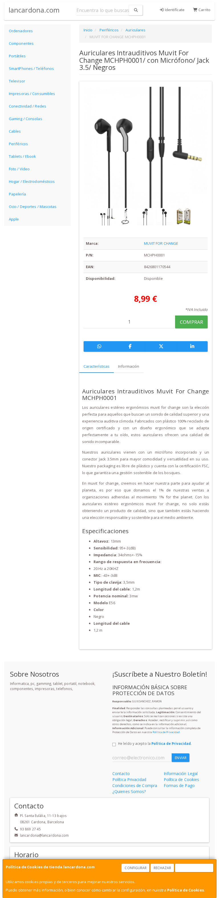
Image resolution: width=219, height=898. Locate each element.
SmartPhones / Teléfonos (31, 68)
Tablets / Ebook (22, 156)
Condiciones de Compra (134, 785)
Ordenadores (21, 30)
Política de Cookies (185, 890)
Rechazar (162, 867)
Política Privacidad (129, 779)
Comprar (191, 322)
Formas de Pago (179, 785)
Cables (15, 131)
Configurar (136, 867)
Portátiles (17, 55)
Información (128, 366)
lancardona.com (34, 10)
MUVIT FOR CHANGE (161, 243)
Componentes (21, 43)
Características (97, 366)
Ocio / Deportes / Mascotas (33, 206)
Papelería (17, 194)
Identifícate (174, 9)
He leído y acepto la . (155, 743)
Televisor (17, 81)
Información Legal (181, 773)
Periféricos (18, 143)
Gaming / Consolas (25, 118)
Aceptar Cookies (194, 867)
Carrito (204, 9)
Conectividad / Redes (27, 106)
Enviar (180, 757)
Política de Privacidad (166, 732)
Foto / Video (19, 168)
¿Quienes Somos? (129, 791)
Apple (14, 219)
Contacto (121, 773)
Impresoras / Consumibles (32, 93)
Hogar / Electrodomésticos (32, 181)
